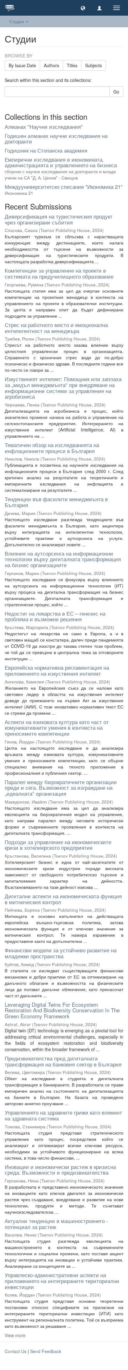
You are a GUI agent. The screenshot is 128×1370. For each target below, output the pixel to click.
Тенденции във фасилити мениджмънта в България (56, 502)
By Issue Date (22, 65)
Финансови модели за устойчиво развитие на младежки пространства (61, 953)
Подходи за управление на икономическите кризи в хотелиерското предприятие (58, 845)
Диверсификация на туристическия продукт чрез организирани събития (58, 219)
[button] (83, 8)
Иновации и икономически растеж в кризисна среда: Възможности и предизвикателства (60, 1169)
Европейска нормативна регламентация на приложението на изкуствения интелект (57, 670)
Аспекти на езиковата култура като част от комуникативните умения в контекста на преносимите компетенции (57, 727)
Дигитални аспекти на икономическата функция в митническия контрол (63, 899)
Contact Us (15, 1351)
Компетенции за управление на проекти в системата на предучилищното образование (59, 273)
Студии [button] (17, 21)
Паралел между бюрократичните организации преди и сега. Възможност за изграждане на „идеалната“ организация (61, 787)
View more (15, 1335)
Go (116, 91)
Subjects (93, 65)
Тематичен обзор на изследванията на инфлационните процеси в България (52, 448)
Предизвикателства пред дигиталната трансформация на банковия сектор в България (63, 1061)
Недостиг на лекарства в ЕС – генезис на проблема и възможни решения (55, 616)
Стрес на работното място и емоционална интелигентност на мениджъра (56, 328)
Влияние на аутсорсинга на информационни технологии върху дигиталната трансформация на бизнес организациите (63, 559)
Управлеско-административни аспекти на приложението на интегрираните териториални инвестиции (62, 1280)
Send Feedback (45, 1351)
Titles (72, 65)
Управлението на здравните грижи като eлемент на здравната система (63, 1115)
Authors (51, 65)
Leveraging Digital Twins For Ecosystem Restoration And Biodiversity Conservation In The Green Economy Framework (62, 1010)
